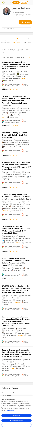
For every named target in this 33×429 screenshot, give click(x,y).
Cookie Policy (10, 410)
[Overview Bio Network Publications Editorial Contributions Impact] (16, 28)
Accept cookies (16, 415)
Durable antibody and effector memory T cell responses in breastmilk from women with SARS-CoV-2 (16, 196)
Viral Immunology (7, 395)
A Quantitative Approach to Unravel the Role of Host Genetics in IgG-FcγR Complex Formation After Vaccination (16, 65)
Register (24, 2)
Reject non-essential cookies (16, 420)
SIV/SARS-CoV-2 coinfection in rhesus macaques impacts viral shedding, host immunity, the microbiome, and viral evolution (16, 289)
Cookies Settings (16, 424)
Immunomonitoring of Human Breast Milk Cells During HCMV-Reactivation (15, 135)
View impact (15, 89)
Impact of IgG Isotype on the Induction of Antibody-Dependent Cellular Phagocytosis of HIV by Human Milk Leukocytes (16, 261)
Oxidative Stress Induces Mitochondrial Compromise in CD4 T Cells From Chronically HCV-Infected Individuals (16, 229)
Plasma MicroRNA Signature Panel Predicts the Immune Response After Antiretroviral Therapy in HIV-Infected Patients (16, 165)
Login (16, 2)
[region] (16, 412)
